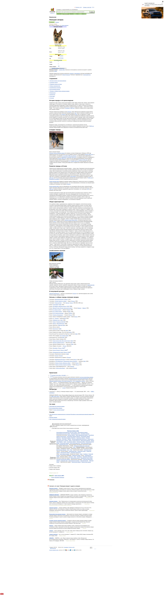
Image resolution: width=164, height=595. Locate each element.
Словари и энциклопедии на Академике (67, 9)
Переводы (71, 13)
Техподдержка (66, 547)
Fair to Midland (89, 477)
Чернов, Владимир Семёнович (57, 477)
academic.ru (52, 13)
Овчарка (51, 525)
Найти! (92, 11)
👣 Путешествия (53, 548)
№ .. (58, 375)
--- (55, 396)
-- (54, 179)
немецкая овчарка (53, 501)
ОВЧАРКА (51, 538)
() (62, 308)
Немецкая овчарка (53, 488)
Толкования (65, 13)
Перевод (57, 22)
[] (64, 347)
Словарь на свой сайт (87, 7)
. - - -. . (67, 381)
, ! (56, 350)
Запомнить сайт (79, 7)
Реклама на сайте (72, 547)
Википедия (59, 13)
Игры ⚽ (83, 13)
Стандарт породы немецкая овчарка (57, 520)
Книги (77, 13)
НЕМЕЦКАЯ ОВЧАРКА (54, 494)
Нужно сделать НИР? (59, 475)
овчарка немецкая (53, 534)
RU (93, 7)
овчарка (51, 530)
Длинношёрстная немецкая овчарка (57, 514)
